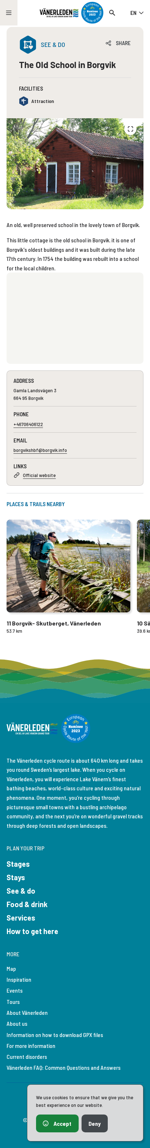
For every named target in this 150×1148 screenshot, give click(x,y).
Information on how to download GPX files (55, 1034)
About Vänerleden (27, 1012)
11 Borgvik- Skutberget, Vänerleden (54, 623)
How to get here (32, 931)
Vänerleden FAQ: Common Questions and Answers (64, 1067)
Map (11, 968)
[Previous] (130, 129)
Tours (13, 1001)
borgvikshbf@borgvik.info (40, 450)
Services (21, 917)
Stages (18, 863)
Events (15, 990)
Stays (16, 877)
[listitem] (75, 164)
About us (17, 1023)
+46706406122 (28, 424)
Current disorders (27, 1056)
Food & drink (27, 904)
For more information (31, 1045)
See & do (21, 890)
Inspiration (19, 979)
